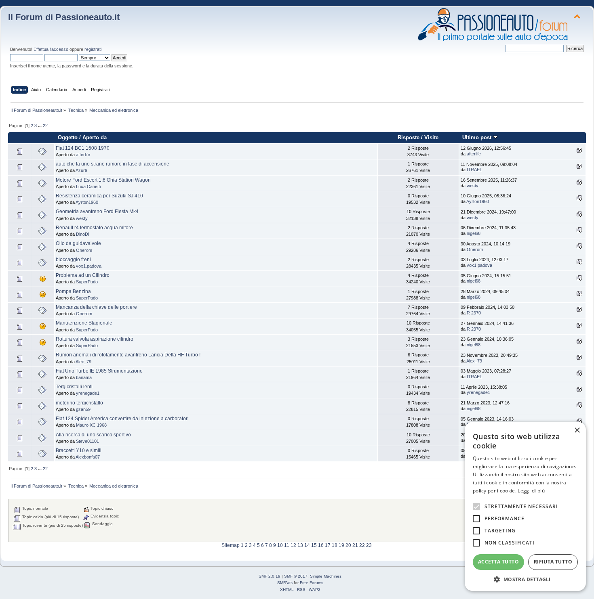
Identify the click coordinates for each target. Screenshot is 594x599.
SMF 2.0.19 (269, 576)
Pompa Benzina (73, 291)
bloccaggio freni (73, 259)
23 (369, 545)
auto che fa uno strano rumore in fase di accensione (112, 164)
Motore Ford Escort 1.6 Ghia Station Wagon (103, 180)
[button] (525, 579)
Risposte (408, 137)
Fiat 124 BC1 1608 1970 (83, 148)
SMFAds (285, 582)
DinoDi (82, 234)
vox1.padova (88, 266)
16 (321, 545)
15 (314, 545)
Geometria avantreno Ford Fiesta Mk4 (97, 211)
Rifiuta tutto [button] (553, 561)
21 (355, 545)
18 (334, 545)
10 (280, 545)
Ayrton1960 (87, 202)
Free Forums (311, 582)
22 (45, 125)
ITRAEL (474, 169)
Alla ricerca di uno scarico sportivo (93, 435)
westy (472, 185)
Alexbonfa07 (88, 456)
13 (300, 545)
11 (286, 545)
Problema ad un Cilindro (83, 275)
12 (293, 545)
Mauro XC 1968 (91, 425)
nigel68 (473, 233)
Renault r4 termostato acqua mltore (94, 227)
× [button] (577, 430)
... (40, 125)
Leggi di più (531, 490)
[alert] (525, 506)
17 (328, 545)
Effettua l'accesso (51, 49)
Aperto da (94, 137)
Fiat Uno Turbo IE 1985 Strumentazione (99, 371)
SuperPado (87, 281)
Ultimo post (477, 137)
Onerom (84, 250)
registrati (92, 49)
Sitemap (230, 545)
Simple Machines (325, 576)
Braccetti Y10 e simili (78, 450)
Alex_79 (83, 361)
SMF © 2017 (296, 576)
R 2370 (474, 312)
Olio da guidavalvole (78, 243)
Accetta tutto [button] (498, 561)
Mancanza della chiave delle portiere (96, 307)
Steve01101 (87, 441)
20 (348, 545)
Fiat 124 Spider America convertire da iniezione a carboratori (122, 418)
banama (84, 377)
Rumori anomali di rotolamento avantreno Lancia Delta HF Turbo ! (128, 355)
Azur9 (81, 170)
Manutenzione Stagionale (84, 323)
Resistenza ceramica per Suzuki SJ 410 (99, 196)
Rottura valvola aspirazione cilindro (94, 339)
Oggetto (68, 137)
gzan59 (83, 409)
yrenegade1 (87, 393)
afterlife (83, 154)
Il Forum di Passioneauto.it (64, 17)
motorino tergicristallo (79, 403)
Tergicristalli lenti (74, 387)
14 (307, 545)
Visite (431, 137)
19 (341, 545)
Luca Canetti (88, 186)
